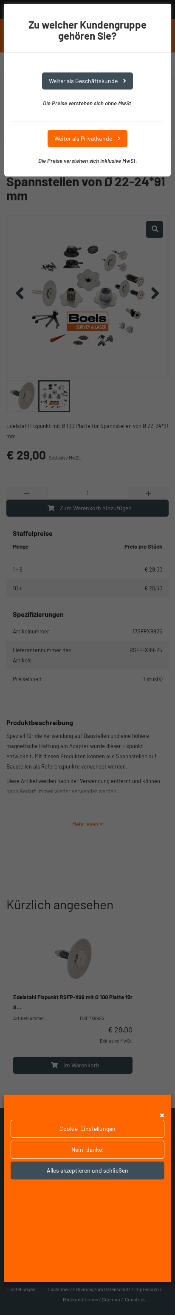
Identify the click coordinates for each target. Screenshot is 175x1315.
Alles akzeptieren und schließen (87, 1170)
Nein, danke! (87, 1149)
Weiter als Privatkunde (83, 138)
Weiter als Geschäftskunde (84, 80)
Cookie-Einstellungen (87, 1128)
